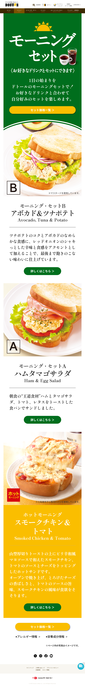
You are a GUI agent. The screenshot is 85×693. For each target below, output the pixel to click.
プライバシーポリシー (52, 667)
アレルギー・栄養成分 (73, 11)
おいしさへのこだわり (56, 11)
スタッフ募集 (45, 670)
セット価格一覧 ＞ (43, 627)
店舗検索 (38, 670)
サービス (43, 11)
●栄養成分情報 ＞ (57, 636)
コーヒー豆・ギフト (31, 11)
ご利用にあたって (40, 667)
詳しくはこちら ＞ (43, 271)
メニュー (19, 11)
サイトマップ (30, 667)
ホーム (8, 11)
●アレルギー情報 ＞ (28, 636)
